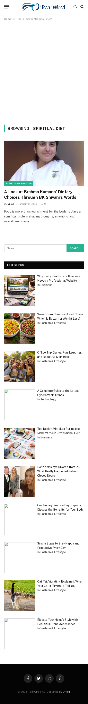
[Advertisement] (44, 72)
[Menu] (6, 6)
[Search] (82, 6)
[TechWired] (44, 6)
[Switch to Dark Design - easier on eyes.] (75, 6)
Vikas (11, 203)
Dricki (66, 691)
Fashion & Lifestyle (19, 183)
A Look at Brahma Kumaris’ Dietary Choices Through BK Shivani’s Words (40, 194)
